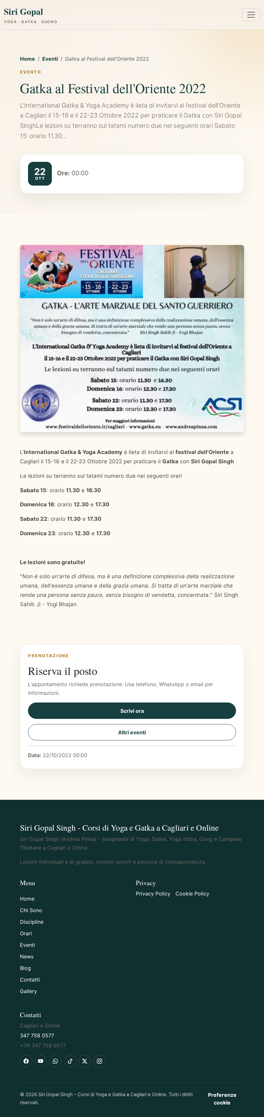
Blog (25, 968)
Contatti (30, 979)
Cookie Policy (192, 893)
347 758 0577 (37, 1035)
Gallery (28, 991)
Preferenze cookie (222, 1099)
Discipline (31, 922)
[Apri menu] (251, 14)
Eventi (50, 59)
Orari (26, 933)
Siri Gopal (30, 14)
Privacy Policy (153, 893)
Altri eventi (132, 732)
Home (27, 59)
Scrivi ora (132, 711)
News (26, 956)
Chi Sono (31, 910)
